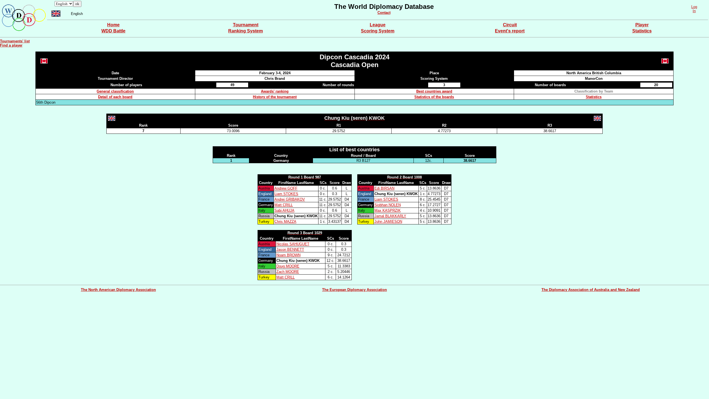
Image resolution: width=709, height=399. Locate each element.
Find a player (11, 45)
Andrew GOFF (285, 188)
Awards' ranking (275, 91)
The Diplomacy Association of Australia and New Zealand (590, 290)
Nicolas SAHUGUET (292, 244)
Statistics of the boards (434, 97)
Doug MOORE (287, 266)
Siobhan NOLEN (387, 205)
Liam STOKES (286, 194)
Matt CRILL (283, 205)
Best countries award (434, 91)
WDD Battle (113, 31)
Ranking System (245, 31)
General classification (115, 91)
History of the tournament (275, 97)
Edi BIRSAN (384, 188)
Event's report (510, 31)
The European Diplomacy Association (354, 290)
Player (642, 24)
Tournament (245, 24)
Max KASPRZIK (387, 210)
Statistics (642, 31)
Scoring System (377, 31)
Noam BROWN (288, 255)
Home (113, 24)
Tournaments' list (15, 41)
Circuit (510, 24)
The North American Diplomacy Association (118, 290)
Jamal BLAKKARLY (390, 216)
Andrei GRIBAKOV (289, 199)
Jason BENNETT (290, 249)
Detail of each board (115, 97)
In (694, 11)
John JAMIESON (388, 221)
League (378, 24)
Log (694, 7)
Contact (384, 13)
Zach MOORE (287, 272)
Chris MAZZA (285, 221)
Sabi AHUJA (284, 210)
